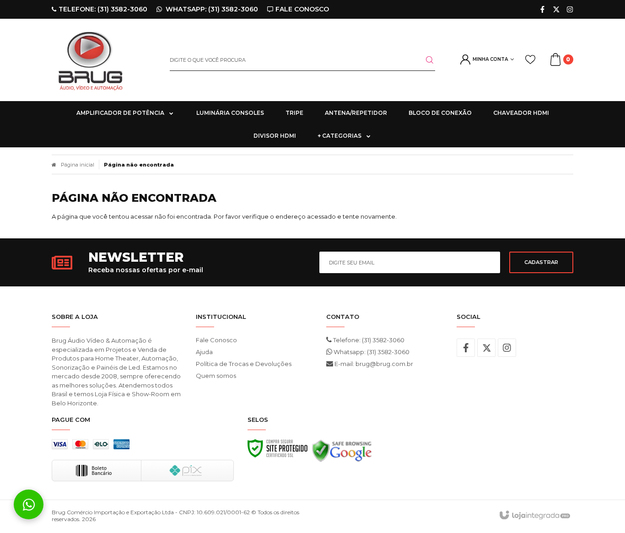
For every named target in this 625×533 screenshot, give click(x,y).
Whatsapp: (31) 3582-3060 (370, 351)
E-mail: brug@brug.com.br (373, 363)
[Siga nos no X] (556, 9)
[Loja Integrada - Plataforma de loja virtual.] (534, 515)
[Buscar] (424, 60)
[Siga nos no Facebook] (542, 9)
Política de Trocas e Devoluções (243, 363)
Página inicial (77, 165)
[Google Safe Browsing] (342, 453)
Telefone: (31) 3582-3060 (368, 340)
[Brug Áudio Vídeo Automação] (104, 60)
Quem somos (216, 375)
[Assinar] (541, 262)
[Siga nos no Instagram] (569, 9)
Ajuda (204, 351)
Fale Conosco (216, 340)
